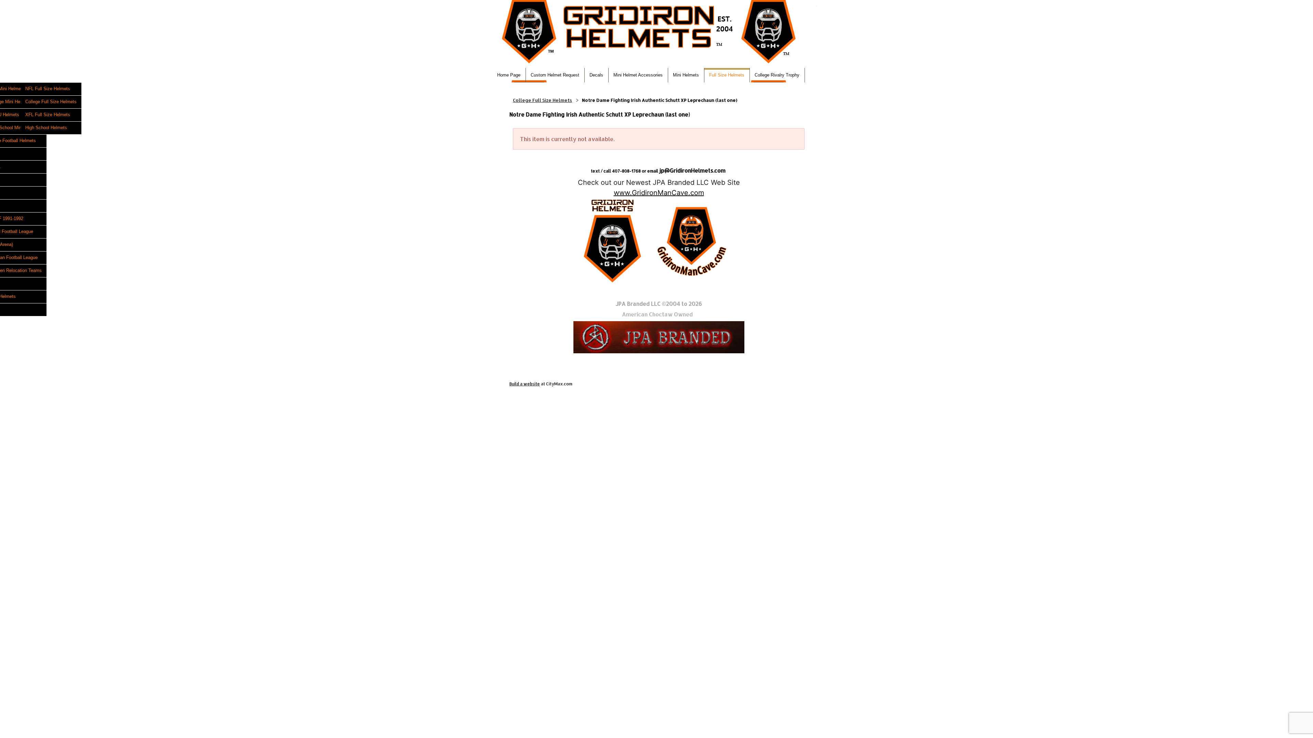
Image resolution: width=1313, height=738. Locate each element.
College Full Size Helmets (542, 100)
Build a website (524, 383)
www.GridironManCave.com (659, 193)
